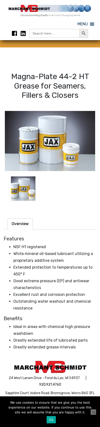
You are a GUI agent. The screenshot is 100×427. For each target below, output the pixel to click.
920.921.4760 (50, 384)
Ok (51, 420)
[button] (82, 24)
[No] (93, 412)
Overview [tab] (20, 223)
